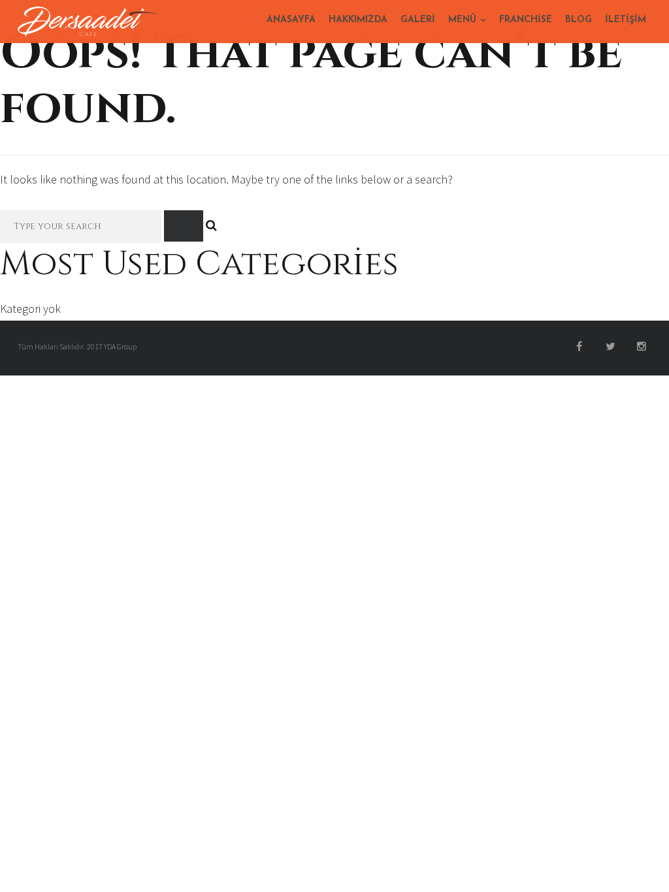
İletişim (625, 20)
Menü (462, 20)
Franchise (525, 20)
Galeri (417, 20)
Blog (578, 20)
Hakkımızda (358, 20)
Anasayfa (291, 20)
